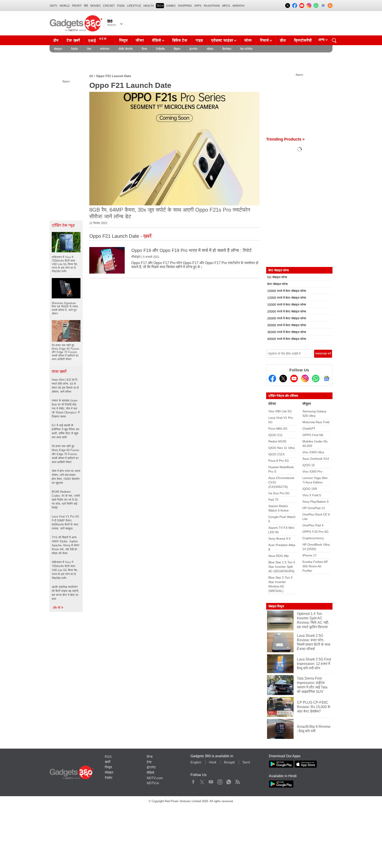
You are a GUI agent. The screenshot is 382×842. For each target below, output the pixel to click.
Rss (237, 781)
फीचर (140, 40)
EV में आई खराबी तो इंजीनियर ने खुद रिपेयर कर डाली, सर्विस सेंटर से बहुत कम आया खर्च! (65, 431)
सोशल (210, 49)
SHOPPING (185, 5)
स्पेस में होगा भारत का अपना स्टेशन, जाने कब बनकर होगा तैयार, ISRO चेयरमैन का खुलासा (66, 477)
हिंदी (86, 5)
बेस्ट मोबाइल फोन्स (277, 284)
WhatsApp (228, 781)
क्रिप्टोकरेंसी (303, 40)
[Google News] (326, 378)
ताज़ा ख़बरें (59, 371)
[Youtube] (294, 378)
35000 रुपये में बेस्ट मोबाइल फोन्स (286, 332)
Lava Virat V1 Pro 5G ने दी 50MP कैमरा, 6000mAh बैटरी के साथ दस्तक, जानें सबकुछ (65, 522)
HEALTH (148, 5)
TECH (160, 5)
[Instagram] (305, 378)
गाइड (199, 40)
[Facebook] (272, 378)
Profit (77, 5)
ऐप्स (89, 49)
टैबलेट (74, 49)
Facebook (193, 781)
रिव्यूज (123, 40)
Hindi (212, 762)
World (65, 5)
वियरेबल (226, 49)
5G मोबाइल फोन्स (277, 277)
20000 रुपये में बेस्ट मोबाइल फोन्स (286, 311)
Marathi (238, 5)
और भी (57, 607)
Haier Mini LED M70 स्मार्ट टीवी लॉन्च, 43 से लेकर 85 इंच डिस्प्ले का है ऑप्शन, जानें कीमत (65, 385)
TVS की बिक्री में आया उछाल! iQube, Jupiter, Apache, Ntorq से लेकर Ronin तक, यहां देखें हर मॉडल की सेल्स (65, 545)
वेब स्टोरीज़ (246, 49)
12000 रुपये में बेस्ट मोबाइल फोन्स (286, 297)
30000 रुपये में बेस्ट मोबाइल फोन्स (286, 325)
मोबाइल (58, 49)
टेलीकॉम (160, 49)
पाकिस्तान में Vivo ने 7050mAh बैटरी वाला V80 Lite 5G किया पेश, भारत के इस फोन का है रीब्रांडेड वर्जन (65, 570)
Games (171, 5)
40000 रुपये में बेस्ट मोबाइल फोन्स (286, 339)
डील (283, 40)
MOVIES (95, 5)
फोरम (248, 40)
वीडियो (156, 40)
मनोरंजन (104, 49)
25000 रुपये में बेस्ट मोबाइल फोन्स (286, 318)
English (196, 762)
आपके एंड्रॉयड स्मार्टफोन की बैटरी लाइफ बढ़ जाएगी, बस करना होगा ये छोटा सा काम (65, 593)
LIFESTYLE (134, 5)
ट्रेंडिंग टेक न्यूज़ (63, 225)
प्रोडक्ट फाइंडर (222, 40)
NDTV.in (153, 783)
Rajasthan (212, 5)
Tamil (246, 762)
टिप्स (144, 49)
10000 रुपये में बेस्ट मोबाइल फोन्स (286, 291)
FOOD (121, 5)
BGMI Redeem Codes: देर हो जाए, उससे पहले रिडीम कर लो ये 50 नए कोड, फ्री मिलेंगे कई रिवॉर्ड (66, 499)
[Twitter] (283, 378)
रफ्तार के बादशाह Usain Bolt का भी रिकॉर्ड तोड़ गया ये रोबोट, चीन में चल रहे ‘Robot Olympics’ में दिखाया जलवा (66, 408)
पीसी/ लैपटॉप (125, 49)
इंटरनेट (193, 49)
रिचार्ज (264, 40)
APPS (197, 5)
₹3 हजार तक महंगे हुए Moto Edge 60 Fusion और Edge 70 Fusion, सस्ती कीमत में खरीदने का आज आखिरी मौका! (65, 454)
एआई (97, 40)
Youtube (211, 781)
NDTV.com (155, 778)
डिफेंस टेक (179, 40)
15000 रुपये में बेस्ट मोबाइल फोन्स (286, 304)
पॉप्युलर (306, 404)
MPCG (226, 5)
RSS (108, 757)
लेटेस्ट (272, 404)
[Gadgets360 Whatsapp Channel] (315, 378)
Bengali (229, 762)
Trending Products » (285, 139)
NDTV (53, 5)
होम (55, 40)
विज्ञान (177, 49)
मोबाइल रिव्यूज (276, 606)
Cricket (109, 5)
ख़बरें (108, 762)
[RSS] (330, 5)
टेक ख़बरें (73, 40)
